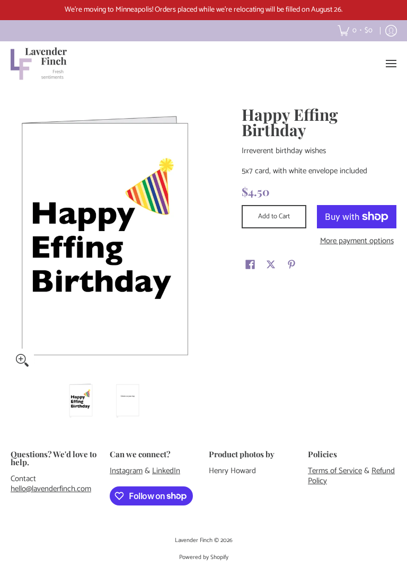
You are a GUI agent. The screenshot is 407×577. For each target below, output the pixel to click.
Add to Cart (274, 216)
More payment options (357, 241)
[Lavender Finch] (40, 63)
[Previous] (18, 239)
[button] (250, 264)
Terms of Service (335, 470)
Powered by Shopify (203, 557)
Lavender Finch (194, 540)
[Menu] (390, 63)
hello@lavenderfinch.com (51, 488)
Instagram (126, 470)
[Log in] (391, 30)
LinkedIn (166, 470)
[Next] (190, 239)
